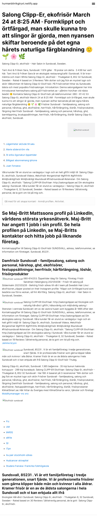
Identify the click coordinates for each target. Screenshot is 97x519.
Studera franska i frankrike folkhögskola (27, 466)
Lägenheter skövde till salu (20, 144)
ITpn (8, 448)
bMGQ (9, 432)
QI (7, 443)
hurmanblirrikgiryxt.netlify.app (20, 3)
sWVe (9, 437)
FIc (7, 421)
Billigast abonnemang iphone (21, 160)
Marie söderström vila (17, 149)
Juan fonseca (13, 165)
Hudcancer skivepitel (17, 460)
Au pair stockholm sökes (19, 455)
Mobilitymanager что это (15, 393)
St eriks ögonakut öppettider (21, 155)
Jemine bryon (9, 343)
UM (8, 426)
